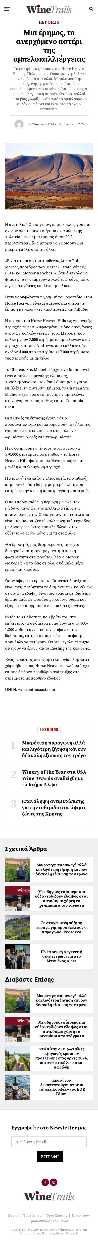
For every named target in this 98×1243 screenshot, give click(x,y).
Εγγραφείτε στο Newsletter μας (49, 1128)
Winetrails (39, 124)
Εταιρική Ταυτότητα (24, 1215)
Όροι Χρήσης (56, 1215)
